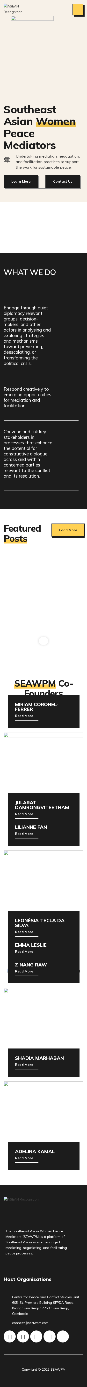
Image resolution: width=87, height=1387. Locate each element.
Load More (68, 530)
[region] (43, 601)
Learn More (20, 181)
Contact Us (62, 181)
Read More (24, 716)
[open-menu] (77, 9)
